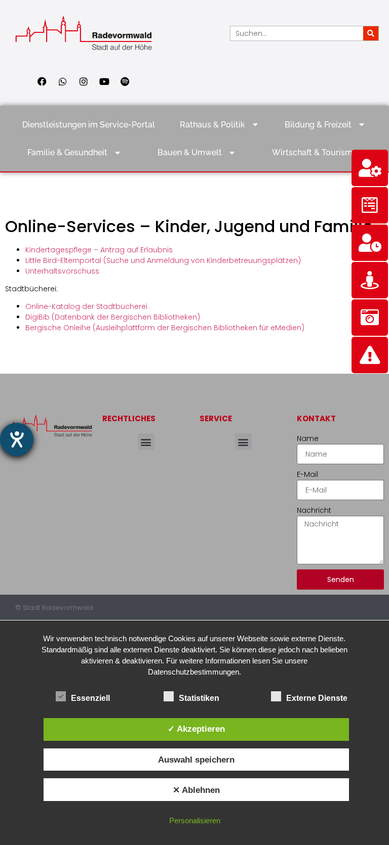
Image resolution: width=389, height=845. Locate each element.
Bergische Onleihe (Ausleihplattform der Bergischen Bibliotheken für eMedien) (164, 328)
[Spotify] (125, 81)
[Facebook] (42, 81)
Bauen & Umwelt (190, 152)
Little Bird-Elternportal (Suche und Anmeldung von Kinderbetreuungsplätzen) (163, 260)
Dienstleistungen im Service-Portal (88, 124)
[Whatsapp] (63, 81)
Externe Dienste (316, 698)
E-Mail (307, 474)
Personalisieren (194, 820)
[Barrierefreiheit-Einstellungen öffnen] (16, 439)
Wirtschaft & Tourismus (317, 152)
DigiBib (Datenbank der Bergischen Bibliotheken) (112, 317)
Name (308, 438)
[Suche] (370, 33)
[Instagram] (83, 81)
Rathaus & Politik (212, 124)
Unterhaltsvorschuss (62, 271)
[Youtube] (104, 81)
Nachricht (314, 510)
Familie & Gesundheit (67, 152)
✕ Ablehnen (196, 789)
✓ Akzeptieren (196, 728)
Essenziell (90, 698)
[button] (146, 441)
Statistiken (199, 698)
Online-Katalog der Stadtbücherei (86, 306)
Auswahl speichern (196, 759)
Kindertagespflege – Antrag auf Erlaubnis (99, 250)
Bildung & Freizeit (318, 124)
